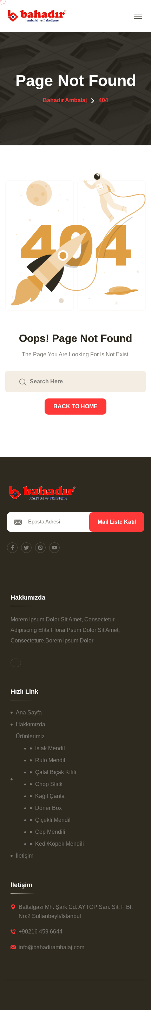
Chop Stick (49, 784)
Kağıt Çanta (50, 796)
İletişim (24, 856)
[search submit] (22, 381)
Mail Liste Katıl (117, 522)
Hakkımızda (30, 724)
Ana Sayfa (29, 712)
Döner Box (48, 808)
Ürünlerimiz (30, 736)
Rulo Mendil (50, 760)
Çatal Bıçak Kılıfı (55, 772)
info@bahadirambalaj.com (51, 947)
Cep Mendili (50, 832)
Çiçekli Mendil (53, 820)
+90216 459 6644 (41, 932)
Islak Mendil (50, 748)
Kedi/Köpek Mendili (59, 844)
